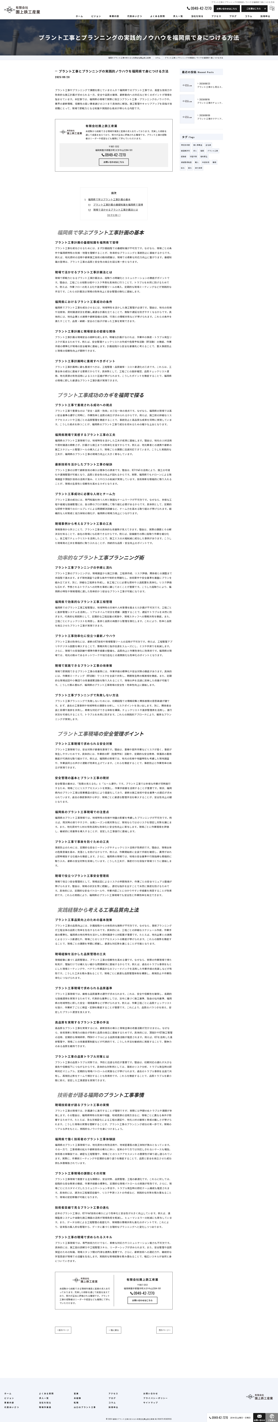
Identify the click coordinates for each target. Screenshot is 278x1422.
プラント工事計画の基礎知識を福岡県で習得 (118, 204)
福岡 (202, 150)
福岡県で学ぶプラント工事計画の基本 (109, 199)
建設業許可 (185, 150)
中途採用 (205, 162)
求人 (195, 150)
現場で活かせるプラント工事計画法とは (115, 209)
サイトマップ (150, 1402)
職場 (214, 162)
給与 (182, 168)
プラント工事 (212, 150)
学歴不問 (193, 156)
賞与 (190, 168)
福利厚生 (203, 156)
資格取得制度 (186, 162)
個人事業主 (197, 145)
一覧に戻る (114, 1329)
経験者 (183, 156)
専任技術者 (185, 145)
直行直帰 (198, 168)
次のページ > (164, 1329)
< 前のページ (63, 1329)
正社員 (208, 145)
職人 (197, 162)
